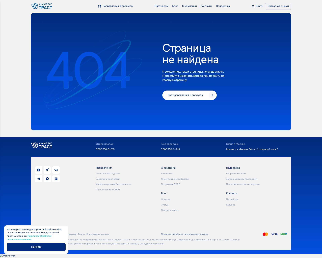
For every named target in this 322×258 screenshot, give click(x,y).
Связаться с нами (278, 6)
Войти (259, 6)
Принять (36, 247)
